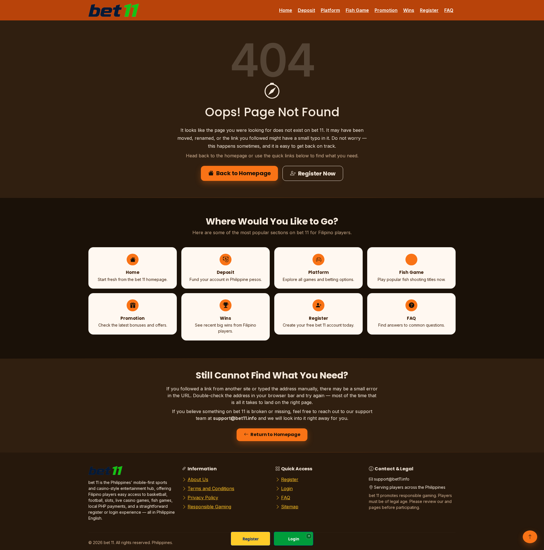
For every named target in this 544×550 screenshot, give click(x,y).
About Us (198, 479)
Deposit (306, 10)
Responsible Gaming (209, 506)
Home (285, 10)
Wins (408, 10)
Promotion (386, 10)
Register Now (317, 173)
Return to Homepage (275, 434)
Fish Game (357, 10)
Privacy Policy (203, 497)
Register (429, 10)
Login (287, 488)
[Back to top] (530, 536)
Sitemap (289, 506)
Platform (330, 10)
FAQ (448, 10)
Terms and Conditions (211, 488)
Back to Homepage (243, 173)
